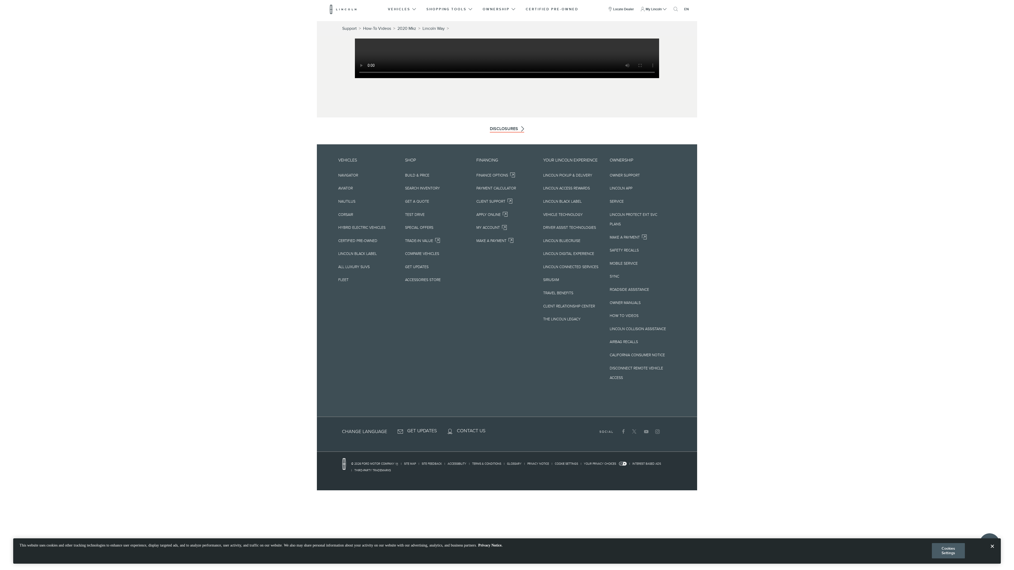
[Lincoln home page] (346, 464)
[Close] (992, 550)
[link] (376, 464)
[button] (402, 9)
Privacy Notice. (490, 545)
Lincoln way (433, 28)
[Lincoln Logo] (343, 9)
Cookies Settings (948, 550)
